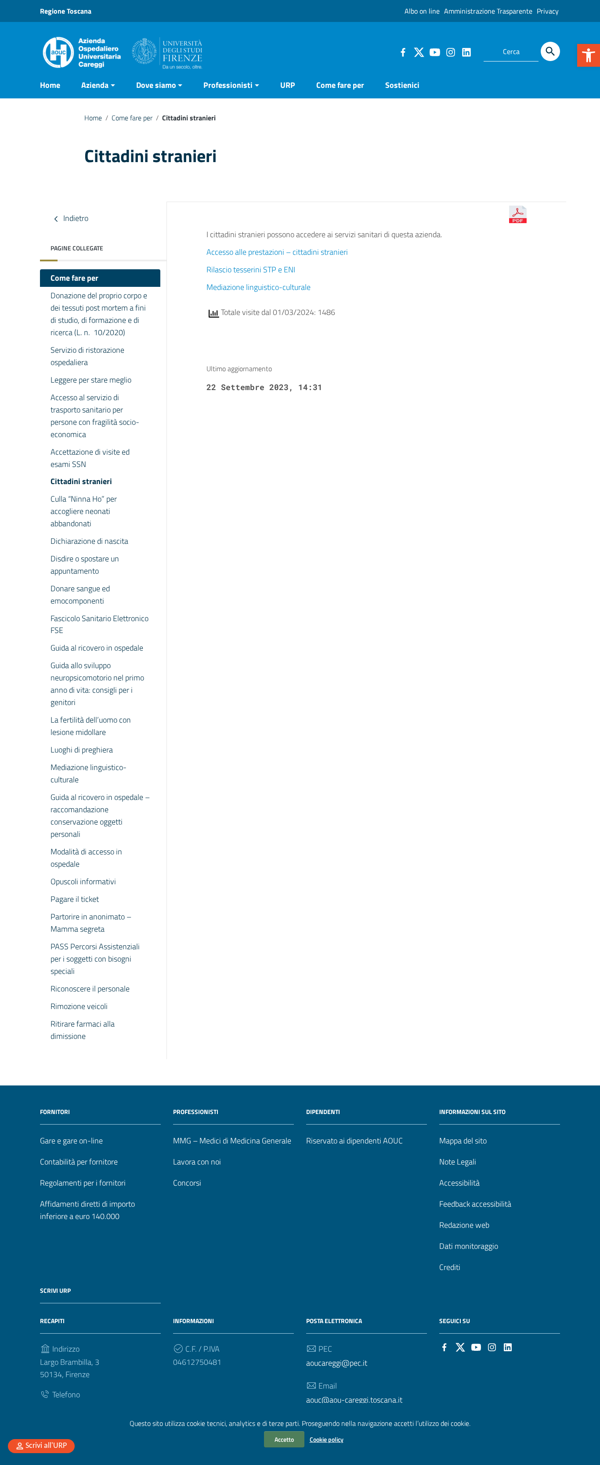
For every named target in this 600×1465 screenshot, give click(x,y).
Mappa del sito (463, 1141)
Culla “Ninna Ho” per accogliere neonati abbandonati (84, 511)
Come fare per (340, 85)
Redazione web (464, 1225)
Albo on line (422, 11)
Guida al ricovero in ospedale (97, 648)
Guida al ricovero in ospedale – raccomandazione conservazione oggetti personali (100, 815)
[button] (588, 55)
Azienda (94, 85)
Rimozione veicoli (79, 1006)
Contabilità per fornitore (79, 1162)
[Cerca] (550, 51)
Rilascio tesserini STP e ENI (250, 269)
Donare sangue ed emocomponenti (80, 594)
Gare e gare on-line (71, 1141)
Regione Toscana (65, 11)
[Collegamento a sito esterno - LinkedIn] (466, 51)
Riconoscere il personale (90, 989)
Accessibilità (459, 1183)
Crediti (449, 1267)
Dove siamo (156, 85)
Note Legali (457, 1162)
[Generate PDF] (518, 214)
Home (50, 85)
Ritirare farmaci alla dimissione (83, 1030)
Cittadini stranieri (81, 481)
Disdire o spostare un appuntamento (85, 565)
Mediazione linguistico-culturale (89, 773)
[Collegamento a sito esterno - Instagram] (450, 51)
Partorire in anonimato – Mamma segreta (91, 923)
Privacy (548, 11)
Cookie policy (326, 1439)
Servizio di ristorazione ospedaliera (87, 356)
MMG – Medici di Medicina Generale (232, 1141)
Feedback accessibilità (475, 1204)
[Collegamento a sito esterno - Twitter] (418, 51)
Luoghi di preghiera (82, 750)
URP (287, 85)
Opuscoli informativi (83, 881)
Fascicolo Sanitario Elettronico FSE (99, 624)
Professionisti (228, 85)
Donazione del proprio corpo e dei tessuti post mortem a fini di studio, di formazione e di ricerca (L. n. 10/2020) (99, 313)
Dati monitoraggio (468, 1246)
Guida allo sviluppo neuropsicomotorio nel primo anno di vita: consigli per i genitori (97, 683)
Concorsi (187, 1183)
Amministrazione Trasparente (488, 11)
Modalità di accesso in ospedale (86, 858)
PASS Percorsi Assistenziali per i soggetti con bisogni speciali (95, 958)
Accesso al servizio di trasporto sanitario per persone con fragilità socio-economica (95, 415)
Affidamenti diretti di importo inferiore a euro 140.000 (87, 1210)
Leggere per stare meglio (91, 380)
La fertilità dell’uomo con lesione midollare (91, 726)
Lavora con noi (197, 1162)
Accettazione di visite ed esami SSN (90, 458)
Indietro (74, 218)
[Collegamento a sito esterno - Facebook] (403, 51)
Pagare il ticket (75, 899)
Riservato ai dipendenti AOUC (354, 1141)
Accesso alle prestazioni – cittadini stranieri (277, 252)
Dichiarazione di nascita (89, 541)
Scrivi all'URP (46, 1446)
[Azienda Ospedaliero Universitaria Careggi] (121, 50)
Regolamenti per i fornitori (83, 1183)
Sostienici (402, 85)
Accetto (284, 1439)
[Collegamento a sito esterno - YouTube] (434, 51)
